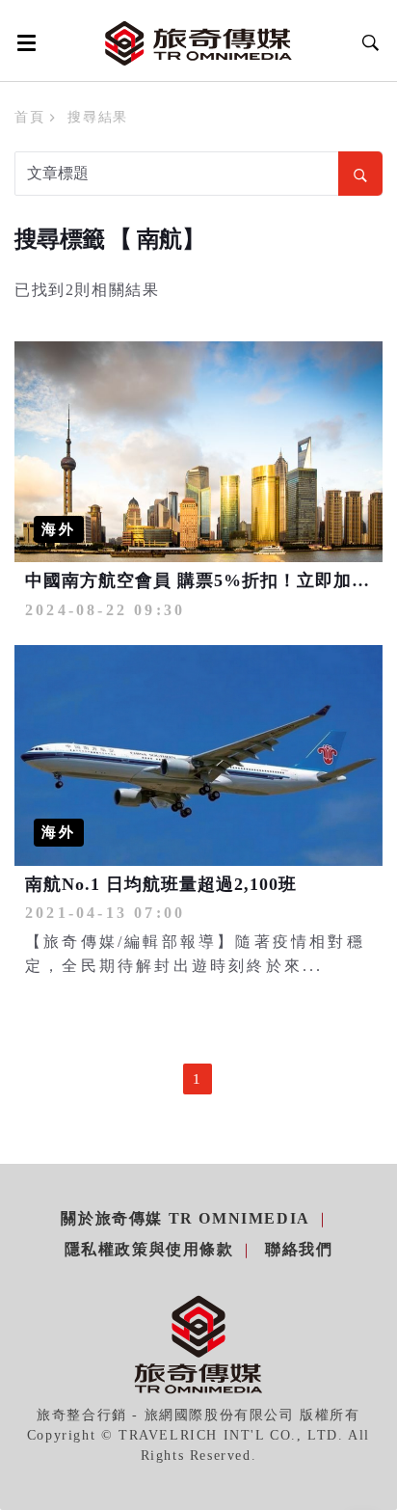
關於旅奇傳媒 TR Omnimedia (185, 1218)
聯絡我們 (298, 1249)
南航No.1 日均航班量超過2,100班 (161, 884)
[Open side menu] (23, 42)
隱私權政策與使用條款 (149, 1249)
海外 (58, 529)
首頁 (29, 117)
